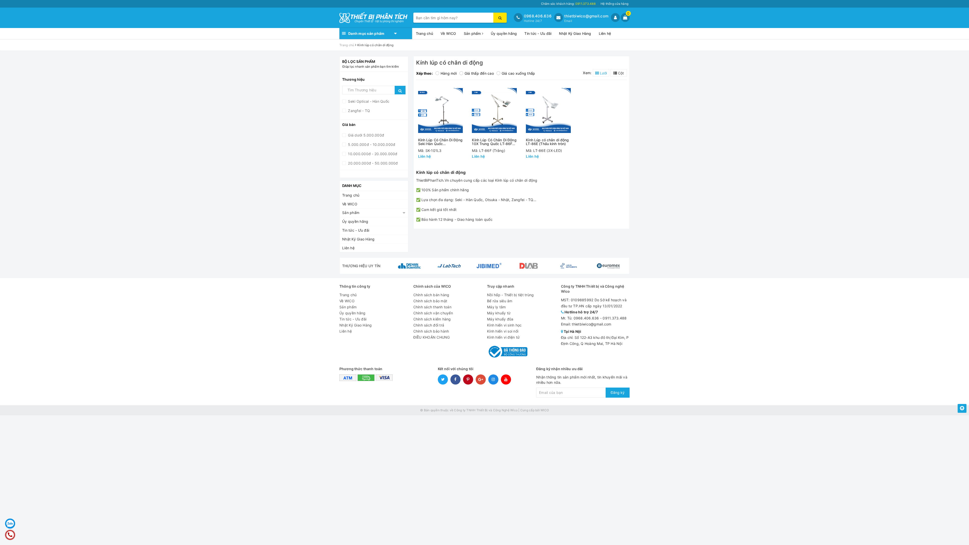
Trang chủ (424, 33)
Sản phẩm (473, 33)
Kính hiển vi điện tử (503, 337)
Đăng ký (618, 392)
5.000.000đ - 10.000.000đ (371, 144)
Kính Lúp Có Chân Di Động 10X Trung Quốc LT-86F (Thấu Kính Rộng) (494, 142)
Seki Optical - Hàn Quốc (368, 101)
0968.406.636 (538, 16)
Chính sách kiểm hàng (432, 319)
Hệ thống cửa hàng (614, 4)
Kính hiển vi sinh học (504, 325)
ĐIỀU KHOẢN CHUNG (431, 337)
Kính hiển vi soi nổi (502, 331)
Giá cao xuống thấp (518, 73)
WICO (545, 410)
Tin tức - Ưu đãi (537, 33)
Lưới (603, 73)
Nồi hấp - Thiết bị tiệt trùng (510, 295)
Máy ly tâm (496, 307)
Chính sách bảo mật (430, 301)
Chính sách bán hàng (431, 295)
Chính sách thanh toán (432, 307)
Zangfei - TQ (358, 110)
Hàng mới (449, 73)
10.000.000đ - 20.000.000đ (372, 154)
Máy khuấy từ (498, 313)
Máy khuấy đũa (500, 319)
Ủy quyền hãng (504, 33)
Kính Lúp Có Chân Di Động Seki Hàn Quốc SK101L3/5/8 (440, 142)
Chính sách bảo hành (431, 331)
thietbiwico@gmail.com (586, 16)
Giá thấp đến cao (479, 73)
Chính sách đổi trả (428, 325)
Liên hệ (605, 33)
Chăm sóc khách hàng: (568, 4)
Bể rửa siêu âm (500, 301)
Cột (620, 73)
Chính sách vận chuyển (433, 313)
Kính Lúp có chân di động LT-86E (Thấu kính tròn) (547, 142)
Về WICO (448, 33)
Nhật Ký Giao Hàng (575, 33)
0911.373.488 (615, 318)
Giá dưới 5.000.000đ (365, 135)
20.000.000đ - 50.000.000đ (372, 163)
